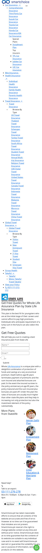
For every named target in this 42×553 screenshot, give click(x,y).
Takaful (8, 273)
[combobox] (2, 357)
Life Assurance (13, 366)
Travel (12, 101)
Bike (11, 73)
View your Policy (12, 284)
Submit (6, 362)
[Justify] (26, 5)
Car (11, 5)
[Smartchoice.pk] (15, 1)
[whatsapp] (36, 548)
